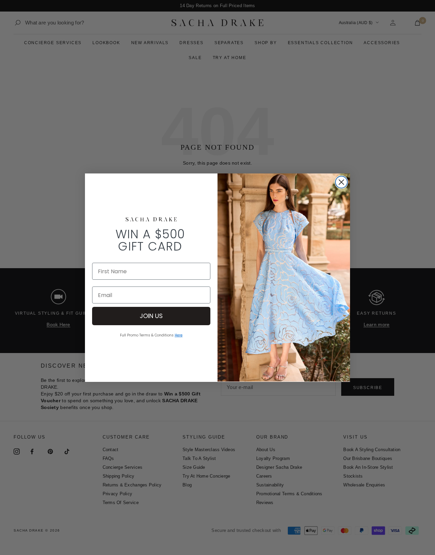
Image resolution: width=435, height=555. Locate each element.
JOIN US (151, 316)
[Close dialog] (341, 182)
